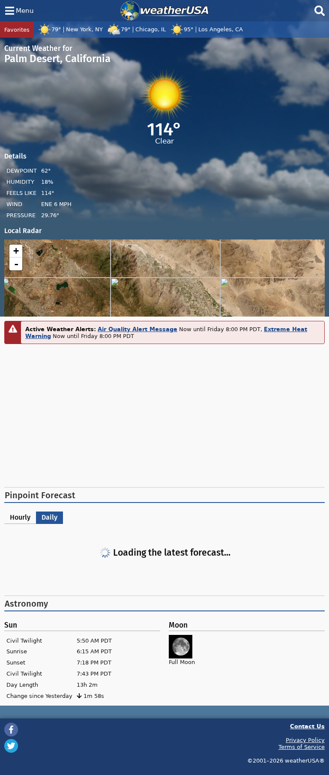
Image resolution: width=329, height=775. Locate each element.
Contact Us (307, 725)
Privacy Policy (305, 740)
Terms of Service (301, 746)
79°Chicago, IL (143, 29)
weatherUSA (164, 10)
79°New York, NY (77, 29)
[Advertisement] (164, 414)
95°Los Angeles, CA (213, 29)
